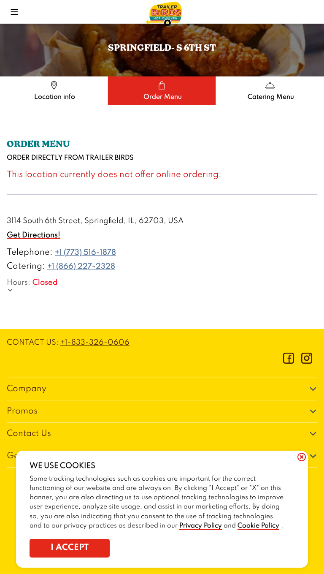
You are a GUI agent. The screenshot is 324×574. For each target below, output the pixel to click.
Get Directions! (33, 235)
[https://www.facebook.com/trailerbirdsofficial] (288, 361)
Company (26, 389)
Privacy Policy (200, 525)
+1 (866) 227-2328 (81, 266)
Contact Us (29, 434)
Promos (22, 411)
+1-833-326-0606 (95, 342)
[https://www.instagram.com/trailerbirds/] (306, 361)
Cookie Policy (258, 525)
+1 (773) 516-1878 (85, 252)
